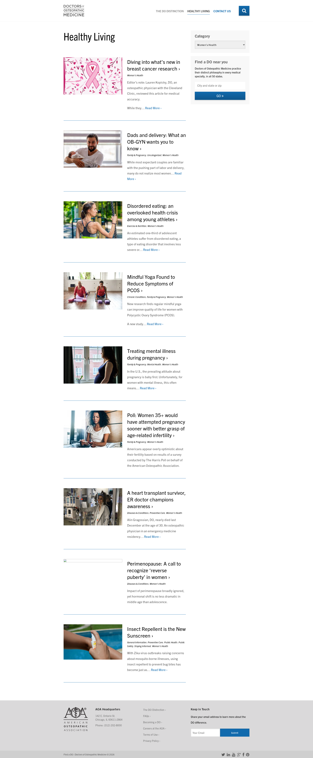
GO (219, 96)
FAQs (146, 716)
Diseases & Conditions (138, 512)
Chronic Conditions (136, 296)
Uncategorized (154, 155)
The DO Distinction (170, 11)
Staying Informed (142, 646)
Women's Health (135, 75)
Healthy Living (198, 11)
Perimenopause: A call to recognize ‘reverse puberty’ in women (154, 570)
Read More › (153, 108)
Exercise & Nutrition (136, 225)
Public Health (170, 642)
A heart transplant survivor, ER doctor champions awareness (156, 499)
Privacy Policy (151, 740)
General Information (137, 642)
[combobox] (220, 85)
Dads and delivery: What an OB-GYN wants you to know (156, 141)
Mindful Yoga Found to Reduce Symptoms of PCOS (151, 283)
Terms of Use (150, 734)
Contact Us (222, 11)
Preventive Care (157, 512)
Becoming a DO (152, 722)
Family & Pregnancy (136, 155)
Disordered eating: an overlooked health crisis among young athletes (152, 212)
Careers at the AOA (153, 728)
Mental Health (154, 364)
